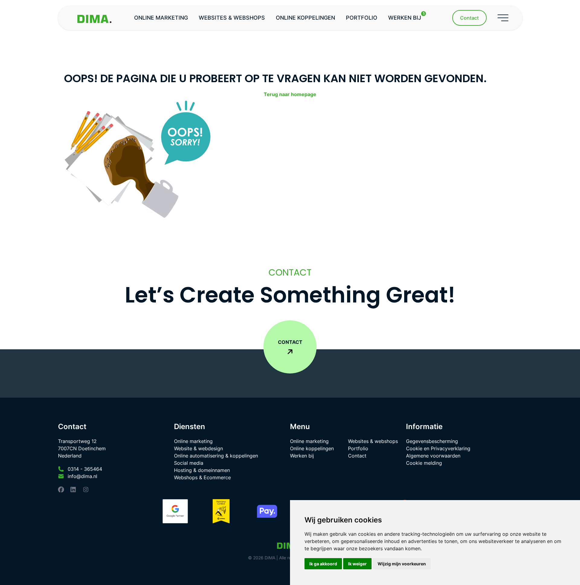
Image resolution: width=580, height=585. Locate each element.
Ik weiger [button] (357, 563)
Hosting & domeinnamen (202, 470)
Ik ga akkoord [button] (323, 563)
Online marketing (161, 18)
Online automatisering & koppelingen (216, 456)
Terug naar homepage (290, 94)
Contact (357, 456)
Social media (188, 463)
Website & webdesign (198, 448)
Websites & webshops (232, 18)
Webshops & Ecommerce (202, 477)
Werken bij (406, 16)
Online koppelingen (305, 18)
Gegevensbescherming (432, 441)
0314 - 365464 (85, 469)
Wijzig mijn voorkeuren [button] (402, 563)
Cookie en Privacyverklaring (438, 448)
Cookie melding (424, 463)
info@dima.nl (82, 476)
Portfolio (361, 18)
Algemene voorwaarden (433, 456)
